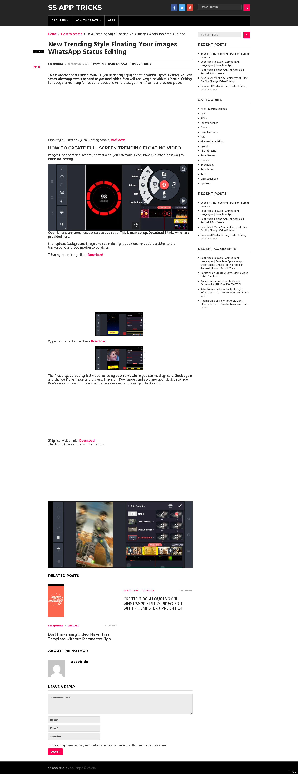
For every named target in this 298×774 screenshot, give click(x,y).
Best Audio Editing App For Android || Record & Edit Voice (222, 72)
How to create (86, 20)
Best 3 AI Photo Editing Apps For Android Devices (225, 56)
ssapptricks (55, 63)
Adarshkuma (208, 289)
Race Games (208, 155)
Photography (208, 151)
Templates (207, 169)
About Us (59, 20)
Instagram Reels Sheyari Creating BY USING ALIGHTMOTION (221, 283)
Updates (206, 183)
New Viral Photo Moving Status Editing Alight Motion (223, 88)
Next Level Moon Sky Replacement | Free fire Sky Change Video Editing (224, 80)
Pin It (36, 67)
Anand (204, 281)
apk (203, 113)
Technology (207, 165)
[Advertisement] (120, 112)
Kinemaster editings (212, 141)
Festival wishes (209, 123)
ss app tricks (75, 7)
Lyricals (122, 63)
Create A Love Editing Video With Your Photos (224, 275)
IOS (203, 137)
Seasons (205, 160)
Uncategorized (209, 179)
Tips (203, 174)
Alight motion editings (214, 109)
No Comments (141, 63)
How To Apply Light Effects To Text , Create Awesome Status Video (225, 292)
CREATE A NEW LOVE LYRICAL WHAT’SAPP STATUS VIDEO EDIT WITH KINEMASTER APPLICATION (153, 604)
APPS (111, 20)
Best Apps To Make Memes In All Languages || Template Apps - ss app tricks (222, 261)
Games (205, 127)
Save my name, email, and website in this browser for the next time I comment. (110, 745)
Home (52, 34)
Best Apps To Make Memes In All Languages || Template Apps (220, 64)
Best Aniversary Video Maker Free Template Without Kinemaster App (79, 636)
